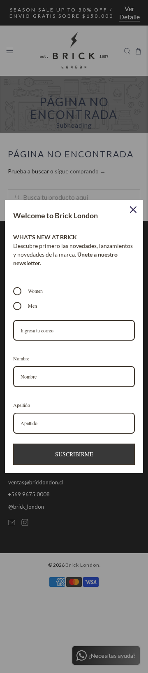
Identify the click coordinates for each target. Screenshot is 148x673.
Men (32, 305)
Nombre (21, 358)
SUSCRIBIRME (74, 454)
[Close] (133, 210)
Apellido (21, 405)
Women (35, 290)
